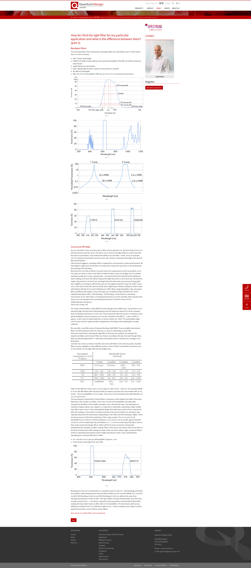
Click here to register (105, 300)
